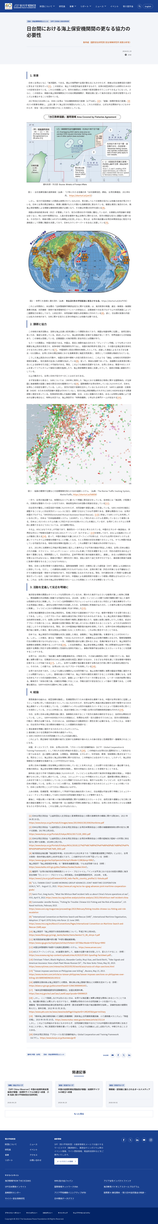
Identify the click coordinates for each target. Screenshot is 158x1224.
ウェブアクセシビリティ (81, 1213)
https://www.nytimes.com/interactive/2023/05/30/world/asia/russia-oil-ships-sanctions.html (71, 966)
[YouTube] (144, 1140)
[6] (102, 313)
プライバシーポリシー (13, 1213)
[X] (130, 1140)
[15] (84, 608)
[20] (83, 750)
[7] (55, 349)
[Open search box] (139, 6)
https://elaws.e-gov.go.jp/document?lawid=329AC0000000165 (57, 985)
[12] (97, 514)
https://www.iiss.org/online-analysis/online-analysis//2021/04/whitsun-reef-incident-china (87, 897)
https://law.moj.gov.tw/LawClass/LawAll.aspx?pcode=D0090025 (58, 993)
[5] (106, 222)
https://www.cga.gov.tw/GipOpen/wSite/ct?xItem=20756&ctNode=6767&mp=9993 (67, 942)
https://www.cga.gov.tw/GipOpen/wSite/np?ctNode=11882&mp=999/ (61, 860)
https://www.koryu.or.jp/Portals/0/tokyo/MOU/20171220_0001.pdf (59, 833)
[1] (49, 86)
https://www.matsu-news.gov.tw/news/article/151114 (80, 1019)
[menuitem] (46, 6)
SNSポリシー (48, 1213)
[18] (93, 666)
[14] (44, 536)
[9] (77, 383)
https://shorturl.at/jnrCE (80, 195)
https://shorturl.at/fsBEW (84, 494)
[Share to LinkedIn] (129, 1055)
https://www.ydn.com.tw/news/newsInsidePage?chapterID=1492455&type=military (67, 1011)
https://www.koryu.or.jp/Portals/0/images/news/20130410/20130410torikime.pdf (66, 822)
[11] (107, 503)
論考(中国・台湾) (34, 1054)
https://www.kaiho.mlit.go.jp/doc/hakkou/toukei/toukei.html (57, 866)
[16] (64, 644)
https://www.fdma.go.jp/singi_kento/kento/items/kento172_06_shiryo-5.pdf (64, 934)
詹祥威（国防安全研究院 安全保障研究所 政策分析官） (107, 42)
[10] (119, 397)
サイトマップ (63, 1213)
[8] (77, 361)
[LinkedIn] (137, 1140)
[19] (121, 709)
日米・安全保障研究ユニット (54, 1054)
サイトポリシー (32, 1213)
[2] (98, 100)
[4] (103, 207)
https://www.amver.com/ (90, 947)
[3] (129, 100)
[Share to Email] (112, 1055)
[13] (92, 532)
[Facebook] (123, 1140)
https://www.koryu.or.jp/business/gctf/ (58, 1037)
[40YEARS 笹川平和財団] (20, 6)
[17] (52, 662)
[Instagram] (151, 1140)
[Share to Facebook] (118, 1055)
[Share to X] (123, 1055)
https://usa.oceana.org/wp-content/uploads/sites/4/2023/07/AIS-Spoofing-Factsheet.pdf (69, 955)
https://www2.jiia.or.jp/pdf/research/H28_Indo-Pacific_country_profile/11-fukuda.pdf (68, 878)
